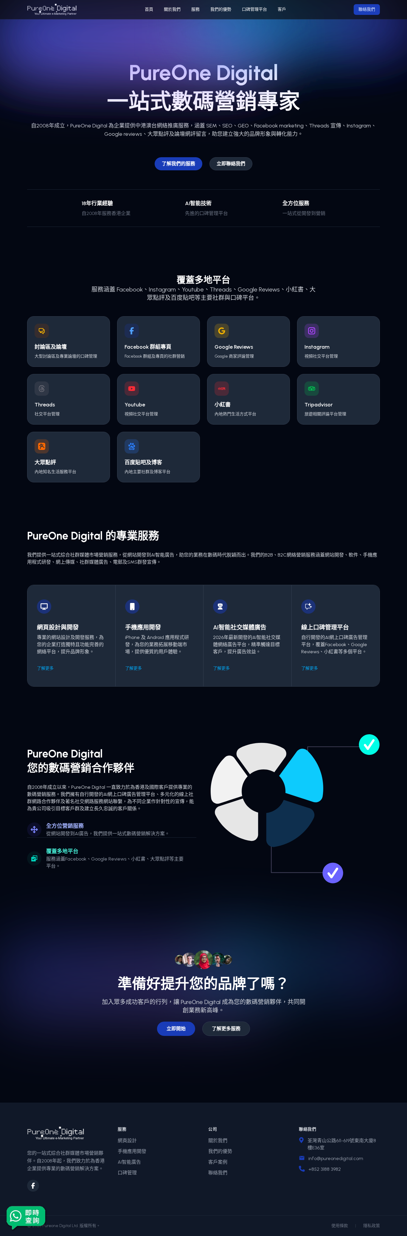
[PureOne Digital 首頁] (52, 9)
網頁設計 (127, 1140)
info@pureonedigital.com (335, 1158)
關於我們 (172, 9)
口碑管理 (127, 1173)
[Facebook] (33, 1186)
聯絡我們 (366, 9)
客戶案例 (217, 1162)
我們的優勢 (220, 9)
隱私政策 (371, 1225)
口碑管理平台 (254, 9)
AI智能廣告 (129, 1162)
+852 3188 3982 (324, 1169)
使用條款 (339, 1225)
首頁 (149, 9)
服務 (195, 9)
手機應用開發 (132, 1151)
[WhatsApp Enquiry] (26, 1217)
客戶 (282, 9)
